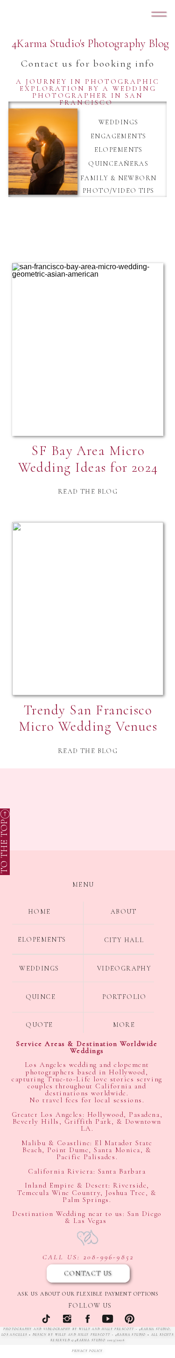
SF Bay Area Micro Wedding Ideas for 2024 (88, 458)
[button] (158, 14)
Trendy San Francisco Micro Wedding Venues (88, 718)
